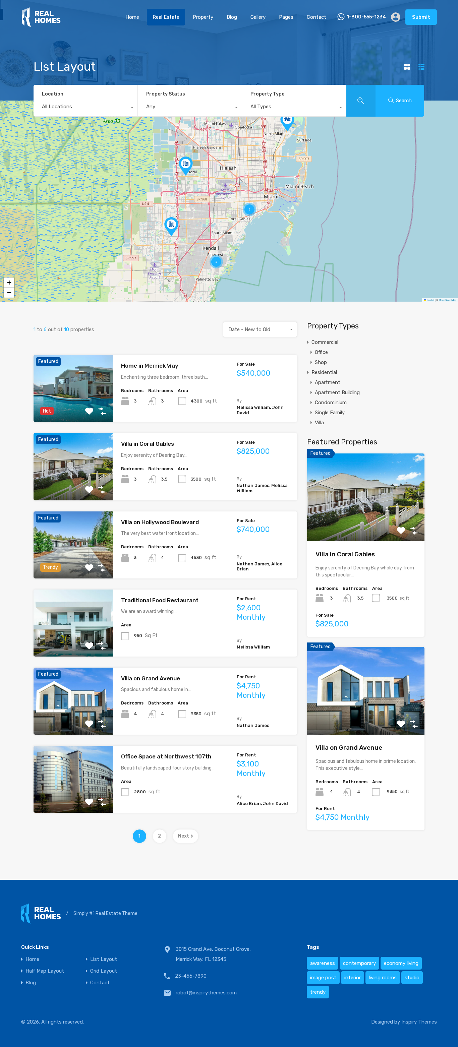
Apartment (327, 382)
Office (321, 352)
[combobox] (85, 108)
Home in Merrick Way (149, 365)
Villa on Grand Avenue (150, 678)
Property (203, 17)
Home (132, 17)
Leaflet (430, 300)
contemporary (359, 963)
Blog (232, 17)
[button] (186, 166)
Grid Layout (103, 971)
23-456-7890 (191, 976)
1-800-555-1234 (366, 17)
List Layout (103, 959)
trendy (318, 992)
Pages (286, 17)
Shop (321, 362)
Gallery (258, 17)
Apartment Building (337, 392)
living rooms (383, 978)
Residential (324, 372)
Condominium (331, 402)
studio (412, 978)
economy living (401, 963)
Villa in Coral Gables (147, 443)
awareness (322, 963)
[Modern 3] (41, 24)
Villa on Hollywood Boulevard (160, 522)
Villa (319, 423)
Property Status (165, 94)
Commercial (324, 342)
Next (183, 836)
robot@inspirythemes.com (206, 993)
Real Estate (166, 17)
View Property (73, 409)
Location (52, 94)
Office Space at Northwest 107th (166, 756)
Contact (316, 17)
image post (323, 978)
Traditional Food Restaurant (159, 600)
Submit (421, 17)
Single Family (330, 413)
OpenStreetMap (447, 300)
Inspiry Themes (419, 1022)
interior (352, 978)
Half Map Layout (44, 971)
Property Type (267, 94)
